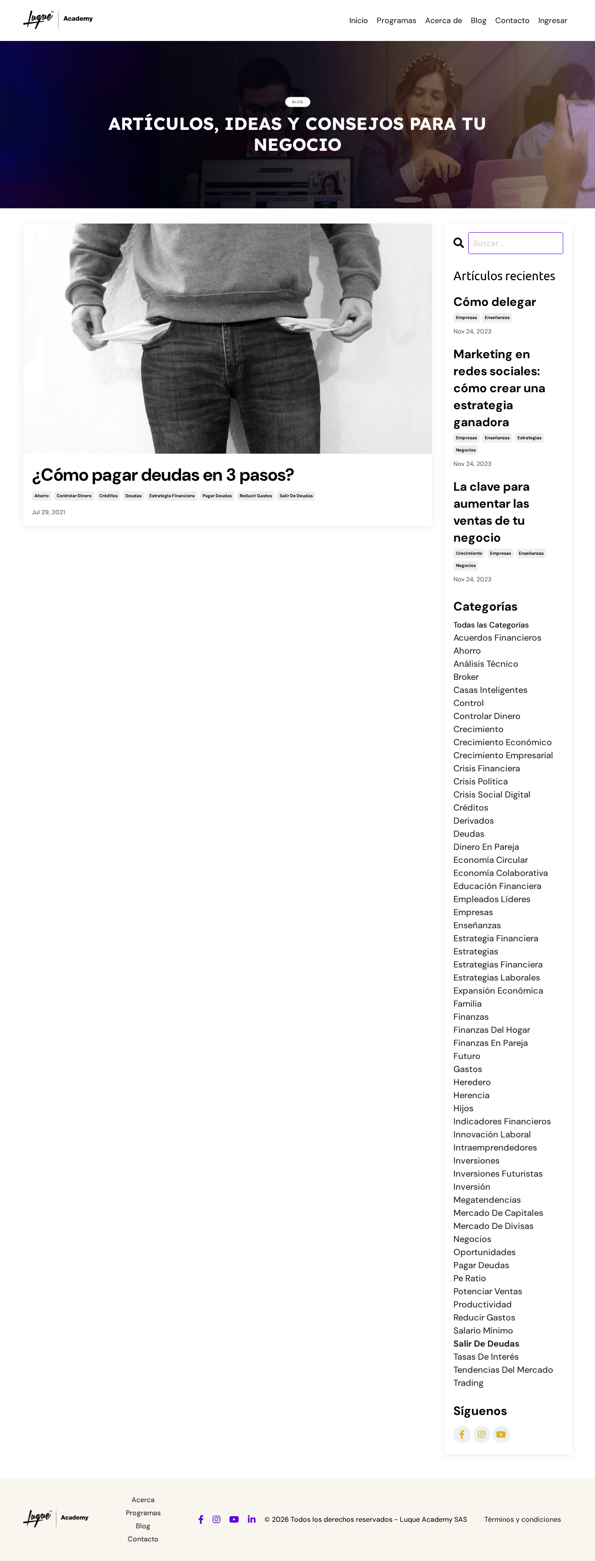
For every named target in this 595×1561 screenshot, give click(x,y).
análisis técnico (485, 663)
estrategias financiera (498, 964)
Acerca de (443, 20)
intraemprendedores (495, 1147)
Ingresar (553, 20)
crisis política (480, 781)
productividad (482, 1304)
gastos (467, 1069)
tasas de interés (486, 1356)
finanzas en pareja (490, 1043)
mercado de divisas (493, 1226)
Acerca (143, 1499)
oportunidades (484, 1252)
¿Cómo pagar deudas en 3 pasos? (163, 474)
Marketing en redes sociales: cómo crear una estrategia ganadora (499, 388)
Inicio (358, 20)
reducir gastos (256, 496)
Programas (396, 20)
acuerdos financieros (497, 637)
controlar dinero (74, 496)
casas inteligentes (490, 690)
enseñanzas (497, 317)
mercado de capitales (498, 1212)
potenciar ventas (487, 1291)
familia (467, 1003)
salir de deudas (296, 496)
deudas (133, 496)
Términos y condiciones (522, 1519)
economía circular (490, 859)
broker (466, 676)
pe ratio (469, 1278)
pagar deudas (217, 496)
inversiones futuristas (498, 1173)
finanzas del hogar (491, 1029)
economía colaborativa (500, 873)
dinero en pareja (486, 846)
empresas (466, 317)
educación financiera (497, 886)
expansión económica (498, 990)
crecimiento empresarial (503, 755)
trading (468, 1382)
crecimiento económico (502, 742)
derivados (473, 820)
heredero (472, 1082)
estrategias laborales (496, 977)
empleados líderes (492, 899)
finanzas (471, 1016)
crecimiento (469, 553)
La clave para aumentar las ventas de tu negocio (491, 512)
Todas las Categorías (491, 625)
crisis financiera (486, 768)
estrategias (529, 438)
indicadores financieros (502, 1121)
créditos (108, 496)
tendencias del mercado (503, 1369)
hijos (463, 1108)
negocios (466, 450)
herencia (471, 1095)
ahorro (41, 496)
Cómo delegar (494, 302)
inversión (471, 1186)
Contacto (512, 20)
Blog (479, 20)
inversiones (476, 1160)
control (468, 703)
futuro (466, 1056)
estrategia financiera (172, 496)
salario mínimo (483, 1330)
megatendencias (487, 1199)
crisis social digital (492, 794)
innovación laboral (492, 1134)
